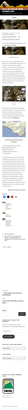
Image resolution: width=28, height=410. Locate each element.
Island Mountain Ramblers (12, 10)
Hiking (7, 237)
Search (4, 310)
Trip (6, 240)
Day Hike (7, 236)
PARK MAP (16, 117)
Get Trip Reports (8, 336)
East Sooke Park (15, 236)
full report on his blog (10, 45)
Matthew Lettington (18, 239)
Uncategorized (9, 234)
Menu (14, 17)
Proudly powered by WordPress (10, 406)
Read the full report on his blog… (17, 189)
